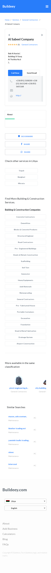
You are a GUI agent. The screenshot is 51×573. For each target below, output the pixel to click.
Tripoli (21, 171)
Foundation (25, 325)
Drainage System (26, 337)
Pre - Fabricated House (25, 306)
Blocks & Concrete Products (25, 229)
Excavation (25, 318)
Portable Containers (25, 312)
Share (27, 144)
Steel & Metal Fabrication (25, 331)
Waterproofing (25, 293)
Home (7, 20)
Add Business (9, 528)
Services (16, 20)
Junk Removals (26, 287)
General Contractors (30, 20)
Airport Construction (25, 344)
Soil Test (25, 267)
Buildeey (8, 6)
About (6, 523)
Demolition (25, 223)
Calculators (8, 533)
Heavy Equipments (25, 280)
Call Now (15, 73)
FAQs (5, 544)
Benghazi (21, 177)
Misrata (21, 183)
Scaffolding (25, 261)
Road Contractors (25, 242)
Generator (25, 274)
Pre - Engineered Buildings (25, 248)
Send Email (32, 73)
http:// (18, 95)
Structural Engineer (25, 236)
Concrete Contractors (25, 217)
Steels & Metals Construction (25, 255)
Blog (5, 539)
